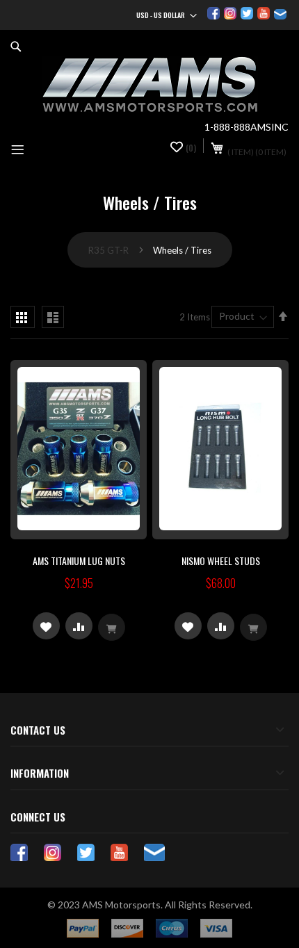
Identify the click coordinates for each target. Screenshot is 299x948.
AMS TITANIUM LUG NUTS (79, 560)
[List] (53, 317)
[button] (46, 625)
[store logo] (149, 84)
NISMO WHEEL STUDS (220, 560)
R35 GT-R (109, 250)
